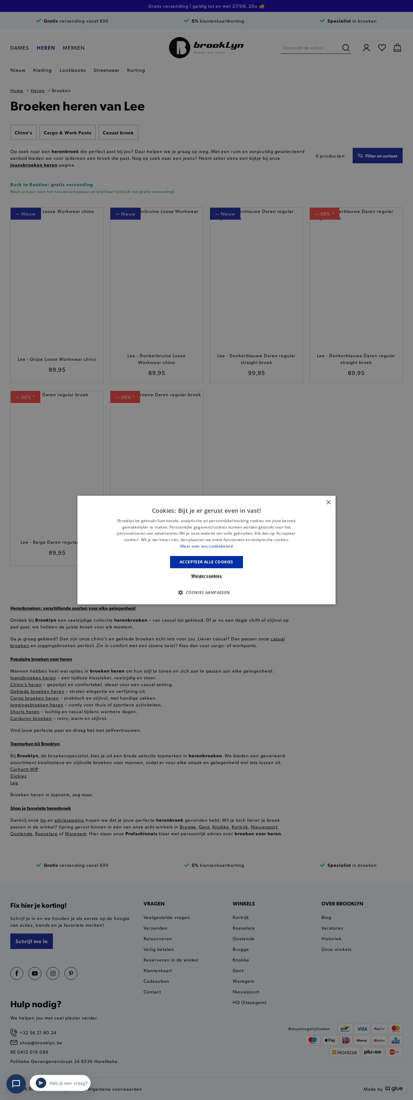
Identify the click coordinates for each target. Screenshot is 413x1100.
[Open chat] (16, 1084)
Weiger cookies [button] (206, 576)
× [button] (328, 502)
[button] (206, 592)
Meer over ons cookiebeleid (206, 546)
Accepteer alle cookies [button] (206, 562)
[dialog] (206, 550)
